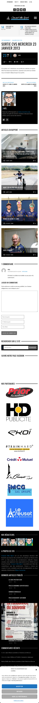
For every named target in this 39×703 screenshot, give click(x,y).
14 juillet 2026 (9, 255)
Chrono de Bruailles (15, 592)
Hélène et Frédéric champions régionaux (21, 657)
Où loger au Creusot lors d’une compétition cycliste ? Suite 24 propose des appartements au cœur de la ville (31, 30)
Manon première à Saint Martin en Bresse (23, 661)
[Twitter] (21, 9)
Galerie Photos (17, 40)
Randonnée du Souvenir (9, 27)
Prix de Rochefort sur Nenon (17, 598)
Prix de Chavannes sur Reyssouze (19, 586)
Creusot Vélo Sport (7, 555)
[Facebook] (14, 9)
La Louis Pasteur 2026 (15, 580)
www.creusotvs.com (24, 112)
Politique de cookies (18, 700)
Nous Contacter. (20, 570)
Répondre (24, 271)
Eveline (3, 652)
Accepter (19, 686)
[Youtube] (24, 9)
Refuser (19, 691)
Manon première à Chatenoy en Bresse (20, 652)
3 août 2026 (9, 192)
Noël (19, 55)
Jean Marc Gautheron (7, 666)
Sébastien (4, 657)
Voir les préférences (19, 696)
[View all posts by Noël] (15, 55)
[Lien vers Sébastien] (13, 542)
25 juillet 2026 (9, 223)
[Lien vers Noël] (5, 542)
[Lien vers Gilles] (29, 542)
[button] (36, 670)
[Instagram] (18, 9)
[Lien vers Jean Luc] (21, 542)
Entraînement (6, 40)
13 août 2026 (9, 160)
